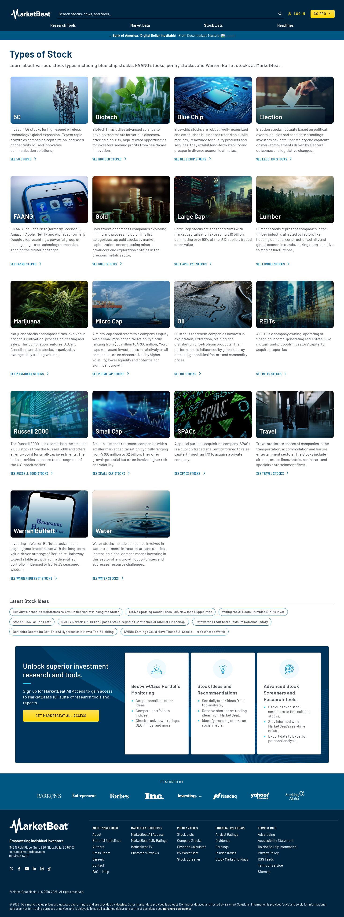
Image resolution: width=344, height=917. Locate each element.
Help (105, 871)
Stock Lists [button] (213, 25)
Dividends (223, 840)
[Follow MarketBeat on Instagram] (42, 868)
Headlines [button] (285, 25)
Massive (121, 904)
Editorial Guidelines (106, 840)
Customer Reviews (145, 853)
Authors (98, 847)
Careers (98, 859)
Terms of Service (270, 865)
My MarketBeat (187, 853)
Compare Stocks (189, 840)
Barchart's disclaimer (177, 908)
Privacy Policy (268, 853)
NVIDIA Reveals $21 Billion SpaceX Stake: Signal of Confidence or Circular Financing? (123, 622)
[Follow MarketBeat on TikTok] (50, 868)
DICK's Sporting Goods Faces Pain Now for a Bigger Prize (170, 612)
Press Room (101, 853)
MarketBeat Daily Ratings (149, 840)
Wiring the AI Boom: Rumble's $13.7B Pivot (253, 612)
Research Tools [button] (63, 25)
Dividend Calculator (191, 847)
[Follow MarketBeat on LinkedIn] (35, 868)
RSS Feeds (266, 859)
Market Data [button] (140, 25)
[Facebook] (20, 868)
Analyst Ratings (227, 834)
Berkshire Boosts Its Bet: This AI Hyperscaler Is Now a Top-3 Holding (63, 632)
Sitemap (264, 871)
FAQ (95, 871)
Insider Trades (226, 853)
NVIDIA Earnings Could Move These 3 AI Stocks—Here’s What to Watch (174, 632)
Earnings (222, 847)
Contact (98, 865)
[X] (12, 868)
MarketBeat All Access (147, 834)
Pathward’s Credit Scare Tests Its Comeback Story (232, 622)
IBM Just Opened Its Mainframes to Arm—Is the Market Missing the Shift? (66, 612)
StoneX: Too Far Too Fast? (32, 622)
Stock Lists (185, 834)
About (96, 834)
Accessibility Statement (275, 840)
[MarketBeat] (31, 13)
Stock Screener (188, 859)
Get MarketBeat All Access (61, 716)
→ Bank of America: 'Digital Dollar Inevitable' (142, 35)
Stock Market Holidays (232, 859)
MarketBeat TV (141, 847)
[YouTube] (27, 868)
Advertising (266, 834)
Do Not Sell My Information (277, 847)
